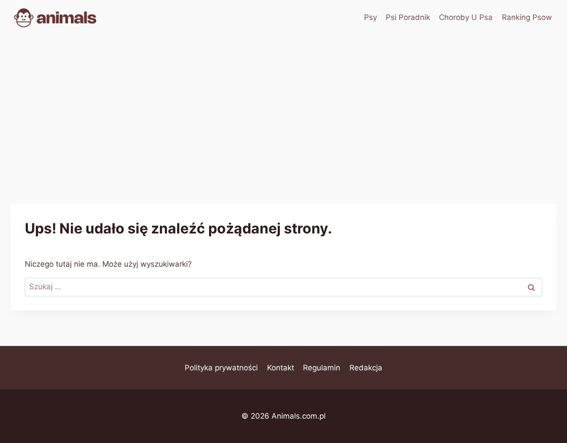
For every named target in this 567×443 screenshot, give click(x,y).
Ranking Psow (527, 17)
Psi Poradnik (408, 17)
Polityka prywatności (221, 367)
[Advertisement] (283, 102)
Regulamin (321, 367)
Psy (370, 17)
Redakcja (366, 367)
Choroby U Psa (466, 17)
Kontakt (280, 367)
